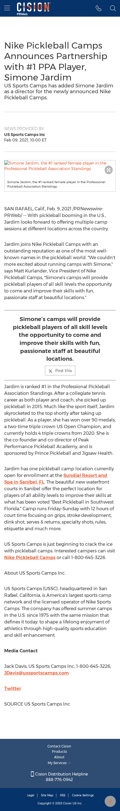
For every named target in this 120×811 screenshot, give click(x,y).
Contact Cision (59, 746)
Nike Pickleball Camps (30, 557)
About (59, 757)
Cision (67, 803)
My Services (58, 763)
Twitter (12, 688)
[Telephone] (99, 8)
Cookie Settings (83, 795)
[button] (60, 165)
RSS (62, 795)
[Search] (113, 8)
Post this (63, 370)
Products (59, 751)
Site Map (47, 795)
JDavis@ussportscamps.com (36, 673)
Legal (30, 795)
